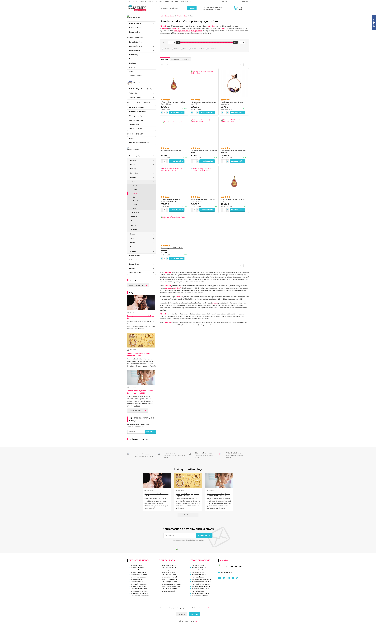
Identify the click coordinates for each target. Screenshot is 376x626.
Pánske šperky (134, 264)
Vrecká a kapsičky (135, 128)
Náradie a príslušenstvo (137, 112)
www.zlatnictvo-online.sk (139, 593)
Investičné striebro (136, 46)
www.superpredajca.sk (169, 582)
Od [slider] (178, 42)
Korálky (132, 247)
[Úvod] (142, 8)
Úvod (161, 16)
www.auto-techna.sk (199, 568)
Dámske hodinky (135, 24)
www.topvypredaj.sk (168, 572)
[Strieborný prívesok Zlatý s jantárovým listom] (204, 132)
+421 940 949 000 (213, 9)
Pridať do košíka (177, 112)
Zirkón (135, 204)
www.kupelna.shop (137, 579)
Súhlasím (194, 614)
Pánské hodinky (135, 32)
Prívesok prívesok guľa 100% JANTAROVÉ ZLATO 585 (170, 200)
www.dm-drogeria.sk (169, 565)
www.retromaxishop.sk (169, 579)
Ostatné (134, 230)
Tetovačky (133, 93)
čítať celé (141, 329)
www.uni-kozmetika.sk (169, 589)
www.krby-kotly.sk (198, 577)
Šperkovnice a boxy (136, 120)
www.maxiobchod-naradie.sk (201, 582)
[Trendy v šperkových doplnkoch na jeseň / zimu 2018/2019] (141, 378)
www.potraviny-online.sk (139, 591)
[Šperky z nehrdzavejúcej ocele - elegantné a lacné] (141, 340)
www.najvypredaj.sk (168, 570)
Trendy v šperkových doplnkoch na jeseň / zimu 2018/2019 (140, 392)
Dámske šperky (134, 156)
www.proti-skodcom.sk (169, 577)
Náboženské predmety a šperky (140, 89)
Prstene (133, 160)
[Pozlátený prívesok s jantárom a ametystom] (234, 83)
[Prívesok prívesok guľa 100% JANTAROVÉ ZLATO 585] (174, 181)
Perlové (133, 225)
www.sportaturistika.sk (139, 589)
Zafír (134, 197)
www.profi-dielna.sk (198, 572)
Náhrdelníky (133, 55)
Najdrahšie (185, 59)
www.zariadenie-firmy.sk (200, 596)
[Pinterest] (237, 578)
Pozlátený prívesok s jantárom (171, 151)
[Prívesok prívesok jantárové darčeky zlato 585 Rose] (174, 83)
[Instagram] (229, 578)
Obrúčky (132, 67)
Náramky (132, 59)
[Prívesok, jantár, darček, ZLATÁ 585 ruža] (234, 181)
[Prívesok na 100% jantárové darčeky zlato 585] (234, 132)
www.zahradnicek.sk (168, 591)
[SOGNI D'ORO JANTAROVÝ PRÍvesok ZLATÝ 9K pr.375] (204, 181)
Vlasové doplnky (135, 97)
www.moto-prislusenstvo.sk (201, 584)
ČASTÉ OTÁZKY (132, 2)
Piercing (132, 268)
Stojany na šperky (135, 116)
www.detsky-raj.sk (137, 568)
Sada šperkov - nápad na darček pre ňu (140, 317)
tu (196, 621)
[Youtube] (234, 578)
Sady (131, 72)
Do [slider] (235, 42)
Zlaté (133, 182)
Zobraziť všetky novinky (136, 285)
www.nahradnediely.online (201, 589)
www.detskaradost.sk (138, 570)
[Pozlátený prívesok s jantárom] (174, 132)
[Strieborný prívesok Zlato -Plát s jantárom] (174, 229)
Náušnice (132, 63)
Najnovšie (164, 59)
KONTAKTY (184, 2)
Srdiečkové (136, 186)
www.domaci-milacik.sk (139, 575)
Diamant (135, 201)
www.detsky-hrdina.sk (138, 572)
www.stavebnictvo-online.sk (201, 579)
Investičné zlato (135, 50)
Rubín (134, 208)
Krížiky (135, 190)
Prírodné (134, 221)
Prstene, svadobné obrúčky (139, 143)
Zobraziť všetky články (136, 410)
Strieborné (135, 212)
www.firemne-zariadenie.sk (201, 586)
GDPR (177, 2)
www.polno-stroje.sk (199, 575)
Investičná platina (135, 42)
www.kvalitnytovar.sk (169, 568)
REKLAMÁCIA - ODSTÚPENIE (164, 2)
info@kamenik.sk (226, 573)
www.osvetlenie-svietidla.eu (171, 586)
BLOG (191, 2)
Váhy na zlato (134, 124)
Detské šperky (134, 256)
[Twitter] (225, 578)
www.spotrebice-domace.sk (171, 584)
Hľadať (191, 8)
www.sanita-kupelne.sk (139, 584)
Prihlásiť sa (150, 432)
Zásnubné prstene (135, 76)
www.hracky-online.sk (138, 577)
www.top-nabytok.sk (169, 575)
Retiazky (133, 234)
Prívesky (133, 177)
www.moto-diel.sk (198, 570)
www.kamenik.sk (136, 565)
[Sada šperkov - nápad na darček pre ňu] (141, 303)
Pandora (132, 138)
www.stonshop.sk (137, 582)
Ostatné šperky (135, 260)
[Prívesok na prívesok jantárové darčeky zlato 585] (204, 83)
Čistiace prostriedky (136, 107)
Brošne (132, 243)
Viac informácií (212, 608)
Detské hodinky (135, 28)
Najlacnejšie (175, 59)
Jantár (135, 193)
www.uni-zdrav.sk (198, 591)
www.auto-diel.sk (198, 565)
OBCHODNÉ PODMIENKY (147, 2)
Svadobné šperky (135, 272)
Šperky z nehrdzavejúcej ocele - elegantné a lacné (139, 354)
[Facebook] (220, 578)
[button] (172, 595)
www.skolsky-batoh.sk (138, 586)
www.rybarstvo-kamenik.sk (140, 596)
